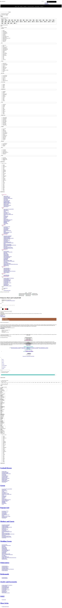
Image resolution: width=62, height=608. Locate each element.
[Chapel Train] (2, 416)
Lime (3, 168)
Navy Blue (4, 173)
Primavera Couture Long (7, 220)
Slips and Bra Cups (6, 284)
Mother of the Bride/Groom (6, 38)
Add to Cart (2, 312)
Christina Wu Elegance (7, 237)
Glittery (4, 84)
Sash (3, 99)
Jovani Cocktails (4, 475)
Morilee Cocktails (6, 204)
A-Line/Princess (5, 143)
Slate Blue (4, 171)
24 (47, 20)
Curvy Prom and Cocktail (7, 213)
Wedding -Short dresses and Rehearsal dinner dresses (11, 264)
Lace (3, 98)
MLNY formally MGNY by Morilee (8, 242)
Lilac (3, 446)
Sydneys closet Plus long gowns (8, 219)
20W (22, 21)
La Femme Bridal (4, 551)
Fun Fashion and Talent (7, 226)
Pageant (5, 231)
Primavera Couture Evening (7, 245)
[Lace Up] (2, 401)
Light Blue (4, 170)
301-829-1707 (3, 1)
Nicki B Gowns (4, 498)
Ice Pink (4, 176)
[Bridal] (3, 388)
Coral (3, 183)
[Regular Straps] (2, 430)
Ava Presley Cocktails (7, 197)
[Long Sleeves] (2, 427)
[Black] (2, 309)
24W (30, 21)
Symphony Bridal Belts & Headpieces (9, 278)
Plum (3, 452)
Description (5, 318)
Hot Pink (4, 178)
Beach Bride (5, 252)
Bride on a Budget (6, 254)
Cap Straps (4, 157)
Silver (3, 189)
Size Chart (1, 315)
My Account (46, 3)
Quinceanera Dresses (6, 269)
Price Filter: (3, 14)
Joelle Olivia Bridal (6, 255)
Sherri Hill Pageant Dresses (7, 230)
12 (27, 20)
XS (53, 21)
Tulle (3, 113)
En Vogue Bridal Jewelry (7, 281)
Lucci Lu (5, 218)
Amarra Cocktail (4, 471)
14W (10, 21)
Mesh (3, 108)
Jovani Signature (4, 513)
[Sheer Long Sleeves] (2, 428)
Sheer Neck (4, 137)
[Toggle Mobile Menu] (0, 357)
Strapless (4, 160)
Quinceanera (4, 39)
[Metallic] (1, 404)
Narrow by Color (4, 163)
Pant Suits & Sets (6, 229)
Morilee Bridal (6, 259)
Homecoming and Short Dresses (8, 198)
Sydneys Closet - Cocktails (7, 205)
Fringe (4, 97)
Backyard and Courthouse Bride (6, 545)
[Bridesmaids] (3, 389)
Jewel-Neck (4, 131)
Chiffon (4, 105)
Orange (4, 182)
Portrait (4, 134)
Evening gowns (6, 239)
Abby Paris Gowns (6, 210)
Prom (2, 359)
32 (6, 21)
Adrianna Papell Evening (7, 290)
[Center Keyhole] (3, 397)
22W (26, 21)
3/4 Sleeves (4, 150)
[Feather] (1, 412)
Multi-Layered (5, 67)
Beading (4, 92)
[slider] (55, 374)
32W (46, 21)
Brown (4, 458)
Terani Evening (4, 537)
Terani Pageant (6, 233)
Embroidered (4, 94)
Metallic (4, 85)
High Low (4, 66)
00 (6, 20)
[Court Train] (2, 417)
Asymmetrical (5, 118)
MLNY (5, 243)
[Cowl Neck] (2, 418)
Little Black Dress (5, 48)
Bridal (4, 30)
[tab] (29, 200)
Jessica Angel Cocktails (7, 200)
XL (12, 23)
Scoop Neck (4, 136)
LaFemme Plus (6, 216)
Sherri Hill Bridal (6, 262)
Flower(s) (4, 96)
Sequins (4, 100)
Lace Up (4, 77)
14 (31, 20)
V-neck (4, 139)
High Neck (4, 130)
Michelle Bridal (6, 258)
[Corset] (3, 398)
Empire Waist (4, 144)
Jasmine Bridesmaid (4, 577)
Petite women (5, 246)
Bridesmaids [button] (4, 574)
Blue (3, 172)
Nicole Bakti (5, 217)
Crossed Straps (5, 76)
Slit (3, 71)
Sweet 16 (4, 41)
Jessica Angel (4, 492)
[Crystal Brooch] (2, 409)
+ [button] (2, 195)
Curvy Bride (3, 555)
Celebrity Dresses (5, 64)
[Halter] (2, 419)
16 (34, 20)
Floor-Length (4, 120)
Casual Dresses (5, 32)
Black (3, 187)
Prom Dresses (5, 222)
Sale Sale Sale (4, 599)
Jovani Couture (6, 227)
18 (37, 20)
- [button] (2, 289)
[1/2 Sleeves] (2, 426)
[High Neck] (2, 420)
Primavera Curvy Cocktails (5, 478)
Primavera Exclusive (6, 221)
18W (18, 21)
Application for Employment (28, 349)
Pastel (3, 87)
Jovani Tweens (4, 474)
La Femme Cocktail (6, 201)
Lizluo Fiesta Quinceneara (7, 268)
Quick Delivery (13, 300)
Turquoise (4, 441)
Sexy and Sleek (5, 53)
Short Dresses (5, 55)
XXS (50, 21)
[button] (16, 6)
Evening (4, 34)
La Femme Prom (4, 495)
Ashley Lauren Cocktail (7, 196)
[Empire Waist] (2, 423)
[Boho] (2, 393)
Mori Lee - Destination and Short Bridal (7, 554)
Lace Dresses (4, 47)
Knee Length (4, 121)
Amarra (5, 211)
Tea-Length (4, 124)
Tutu (3, 58)
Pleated (4, 69)
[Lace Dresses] (2, 394)
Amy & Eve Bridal (6, 251)
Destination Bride (4, 548)
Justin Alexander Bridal (7, 257)
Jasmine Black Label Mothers (6, 524)
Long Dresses (5, 50)
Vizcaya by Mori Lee (6, 272)
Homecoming (4, 37)
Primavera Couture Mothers (7, 244)
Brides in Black (6, 253)
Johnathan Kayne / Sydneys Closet (8, 214)
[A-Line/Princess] (2, 422)
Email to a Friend (2, 316)
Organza (4, 109)
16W (14, 21)
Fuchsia (4, 179)
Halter (4, 129)
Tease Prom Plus (6, 223)
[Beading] (2, 408)
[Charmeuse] (1, 411)
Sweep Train (4, 123)
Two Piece (4, 59)
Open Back (4, 68)
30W (42, 21)
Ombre (4, 86)
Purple (4, 174)
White (4, 190)
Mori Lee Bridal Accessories (7, 285)
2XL (15, 23)
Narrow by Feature (4, 27)
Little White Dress (5, 49)
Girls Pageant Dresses (6, 36)
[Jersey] (1, 413)
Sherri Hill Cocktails (4, 481)
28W (38, 21)
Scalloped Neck (5, 135)
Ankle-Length (5, 117)
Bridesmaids (4, 31)
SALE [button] (2, 596)
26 (50, 20)
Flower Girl (4, 35)
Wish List (46, 2)
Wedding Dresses (4, 558)
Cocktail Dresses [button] (6, 468)
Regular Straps (5, 158)
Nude (3, 185)
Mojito (4, 165)
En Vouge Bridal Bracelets (7, 279)
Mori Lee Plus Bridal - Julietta (8, 260)
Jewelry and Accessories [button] (8, 582)
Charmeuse (4, 104)
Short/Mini (4, 122)
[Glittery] (1, 403)
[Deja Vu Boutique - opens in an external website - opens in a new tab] (28, 344)
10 (24, 20)
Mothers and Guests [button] (7, 521)
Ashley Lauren (6, 209)
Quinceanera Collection (7, 270)
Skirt (3, 56)
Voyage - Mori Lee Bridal (7, 263)
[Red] (6, 309)
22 (44, 20)
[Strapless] (2, 432)
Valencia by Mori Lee (5, 569)
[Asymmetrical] (2, 415)
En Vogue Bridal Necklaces (7, 282)
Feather (4, 95)
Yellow (4, 436)
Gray (3, 188)
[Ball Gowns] (2, 392)
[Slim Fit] (2, 424)
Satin (3, 110)
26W (34, 21)
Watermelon (4, 451)
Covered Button (5, 75)
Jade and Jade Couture (7, 240)
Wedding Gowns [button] (6, 541)
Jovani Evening (6, 241)
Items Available (5, 320)
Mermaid (4, 145)
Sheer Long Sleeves (5, 152)
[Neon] (1, 405)
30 (3, 21)
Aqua (3, 440)
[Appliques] (2, 407)
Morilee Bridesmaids (6, 275)
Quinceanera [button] (4, 562)
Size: (1, 303)
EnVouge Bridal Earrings (7, 280)
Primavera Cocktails (7, 202)
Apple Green (4, 166)
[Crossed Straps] (2, 400)
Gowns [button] (2, 485)
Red (3, 181)
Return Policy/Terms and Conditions (28, 351)
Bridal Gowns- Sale (6, 265)
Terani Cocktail (6, 206)
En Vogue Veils (6, 283)
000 (3, 20)
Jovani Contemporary (6, 228)
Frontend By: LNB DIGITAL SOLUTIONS (28, 356)
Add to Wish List (3, 314)
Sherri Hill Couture (6, 232)
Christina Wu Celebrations (7, 236)
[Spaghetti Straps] (2, 431)
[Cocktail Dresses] (3, 390)
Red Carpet (4, 40)
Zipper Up (4, 79)
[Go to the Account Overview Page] (43, 1)
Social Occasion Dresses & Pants (8, 247)
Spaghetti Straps (5, 159)
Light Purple (4, 447)
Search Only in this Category (5, 13)
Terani (4, 224)
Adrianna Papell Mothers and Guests (8, 238)
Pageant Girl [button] (4, 508)
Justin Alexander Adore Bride (8, 256)
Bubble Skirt (4, 63)
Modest (4, 51)
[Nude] (4, 309)
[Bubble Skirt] (3, 396)
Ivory (3, 184)
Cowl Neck (4, 128)
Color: (1, 307)
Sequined (4, 111)
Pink (3, 177)
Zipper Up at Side (5, 80)
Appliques (4, 91)
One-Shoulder (5, 133)
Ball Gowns (4, 45)
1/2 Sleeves (4, 149)
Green (4, 167)
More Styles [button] (4, 603)
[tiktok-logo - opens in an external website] (25, 347)
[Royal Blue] (7, 309)
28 (54, 20)
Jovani (4, 215)
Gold (3, 457)
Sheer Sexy (4, 54)
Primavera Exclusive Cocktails (6, 516)
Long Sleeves (4, 151)
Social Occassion (4, 365)
